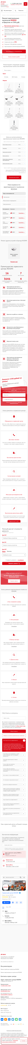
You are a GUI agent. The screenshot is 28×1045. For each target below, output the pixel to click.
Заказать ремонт (13, 563)
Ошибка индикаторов (5, 213)
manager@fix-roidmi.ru (6, 994)
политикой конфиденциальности (16, 403)
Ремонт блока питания (7, 144)
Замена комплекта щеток (7, 163)
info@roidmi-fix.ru (5, 991)
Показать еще (14, 261)
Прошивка (5, 148)
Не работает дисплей (5, 227)
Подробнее (14, 626)
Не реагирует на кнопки (6, 218)
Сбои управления (5, 222)
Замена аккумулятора (7, 152)
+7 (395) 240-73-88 (17, 3)
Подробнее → (22, 213)
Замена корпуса (6, 155)
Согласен (24, 1040)
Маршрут (7, 902)
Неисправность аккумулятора (6, 232)
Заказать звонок (14, 581)
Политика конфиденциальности (14, 1030)
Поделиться (2, 1019)
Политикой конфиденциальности (17, 849)
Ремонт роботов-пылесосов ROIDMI (10, 969)
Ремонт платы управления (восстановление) (8, 160)
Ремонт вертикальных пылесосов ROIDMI (11, 972)
